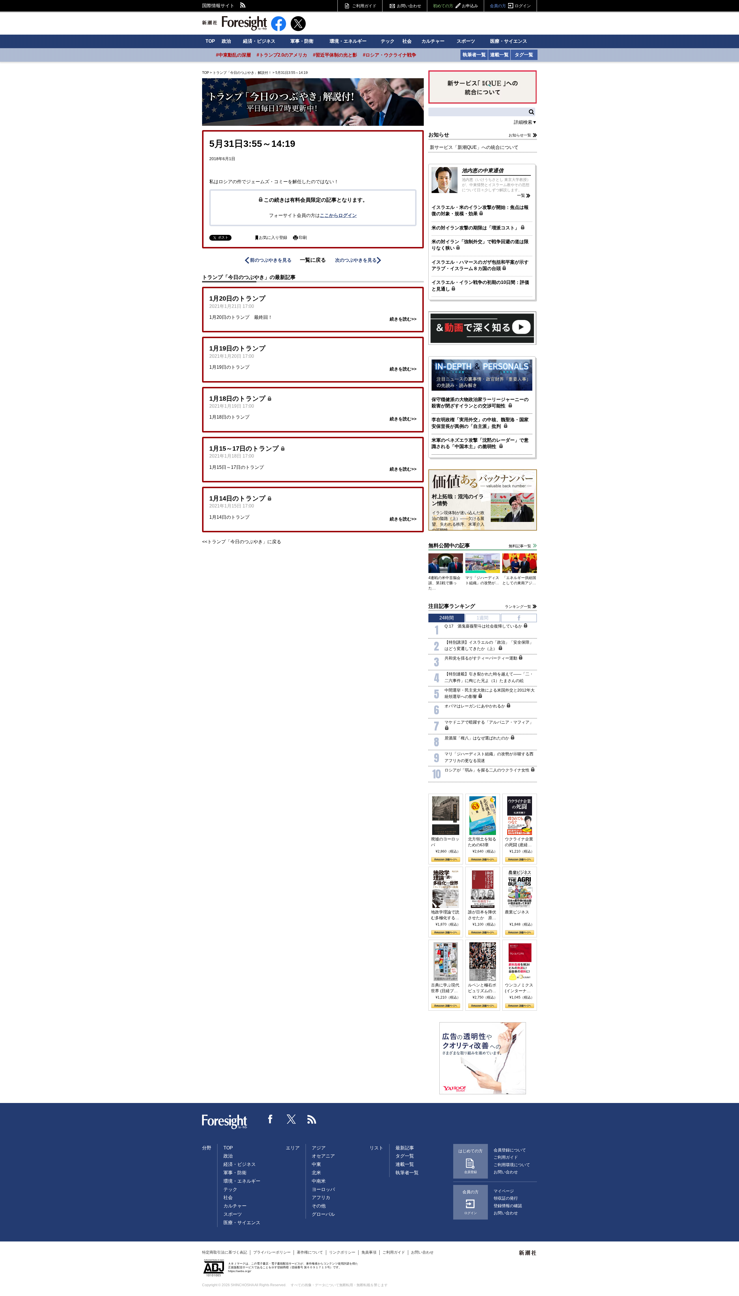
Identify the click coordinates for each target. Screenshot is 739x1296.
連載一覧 (499, 54)
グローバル (323, 1214)
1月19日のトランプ (237, 348)
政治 (226, 41)
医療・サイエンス (508, 41)
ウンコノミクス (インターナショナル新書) (519, 988)
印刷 (303, 237)
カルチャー (433, 41)
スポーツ (466, 41)
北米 (316, 1172)
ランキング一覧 (518, 606)
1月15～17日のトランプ (245, 448)
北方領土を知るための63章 (482, 842)
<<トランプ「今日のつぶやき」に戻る (241, 541)
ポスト (223, 237)
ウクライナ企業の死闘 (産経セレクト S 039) (519, 842)
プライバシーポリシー (272, 1252)
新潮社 (528, 1253)
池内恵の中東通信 (482, 170)
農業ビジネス (517, 912)
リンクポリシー (342, 1252)
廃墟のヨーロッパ (445, 842)
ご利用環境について (512, 1164)
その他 (319, 1205)
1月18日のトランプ (238, 398)
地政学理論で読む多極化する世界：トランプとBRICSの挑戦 (445, 915)
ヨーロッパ (323, 1189)
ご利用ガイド (364, 5)
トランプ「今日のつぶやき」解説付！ (242, 73)
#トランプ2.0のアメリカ (282, 55)
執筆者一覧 (474, 54)
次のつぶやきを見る (356, 260)
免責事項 (368, 1252)
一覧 (521, 195)
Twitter (291, 1119)
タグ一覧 (524, 54)
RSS (243, 6)
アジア (319, 1147)
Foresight (225, 1122)
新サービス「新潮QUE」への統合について (474, 147)
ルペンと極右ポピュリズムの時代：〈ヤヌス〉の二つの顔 (482, 988)
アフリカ (321, 1197)
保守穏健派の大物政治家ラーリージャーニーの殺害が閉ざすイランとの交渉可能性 (480, 402)
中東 (316, 1164)
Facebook (270, 1119)
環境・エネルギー (348, 41)
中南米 (319, 1181)
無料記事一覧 (520, 546)
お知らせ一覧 (520, 135)
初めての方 (455, 5)
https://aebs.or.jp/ (239, 1271)
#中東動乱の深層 (233, 55)
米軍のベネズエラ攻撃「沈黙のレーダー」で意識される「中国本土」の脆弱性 (480, 443)
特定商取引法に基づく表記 (224, 1252)
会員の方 (510, 5)
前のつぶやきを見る (271, 260)
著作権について (310, 1252)
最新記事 (404, 1147)
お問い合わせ (409, 5)
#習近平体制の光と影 (335, 55)
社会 (407, 41)
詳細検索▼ (525, 122)
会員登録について (510, 1150)
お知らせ (438, 135)
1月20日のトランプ (237, 298)
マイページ (504, 1191)
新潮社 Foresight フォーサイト (234, 23)
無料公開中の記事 (449, 545)
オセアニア (323, 1155)
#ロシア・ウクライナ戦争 (389, 55)
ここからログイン (338, 215)
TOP (210, 41)
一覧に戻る (313, 260)
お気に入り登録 (273, 237)
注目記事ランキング (451, 606)
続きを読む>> (403, 318)
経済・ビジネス (259, 41)
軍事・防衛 (301, 41)
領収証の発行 (506, 1198)
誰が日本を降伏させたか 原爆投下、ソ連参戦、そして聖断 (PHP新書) (482, 915)
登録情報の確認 (508, 1205)
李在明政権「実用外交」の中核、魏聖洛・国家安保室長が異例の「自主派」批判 (480, 422)
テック (388, 41)
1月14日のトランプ (238, 498)
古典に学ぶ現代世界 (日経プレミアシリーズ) (445, 988)
